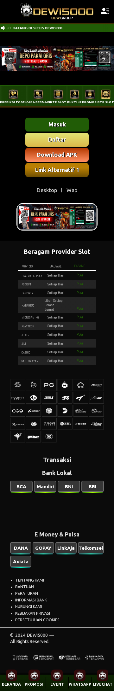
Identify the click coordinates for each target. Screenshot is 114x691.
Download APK (57, 154)
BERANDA (11, 684)
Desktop (47, 190)
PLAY (80, 275)
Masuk (57, 124)
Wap (71, 190)
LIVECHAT (102, 684)
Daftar (57, 139)
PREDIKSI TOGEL (13, 102)
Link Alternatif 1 (57, 170)
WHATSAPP (80, 684)
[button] (10, 58)
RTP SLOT (58, 102)
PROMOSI (34, 684)
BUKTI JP (74, 102)
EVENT (57, 684)
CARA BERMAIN (38, 102)
